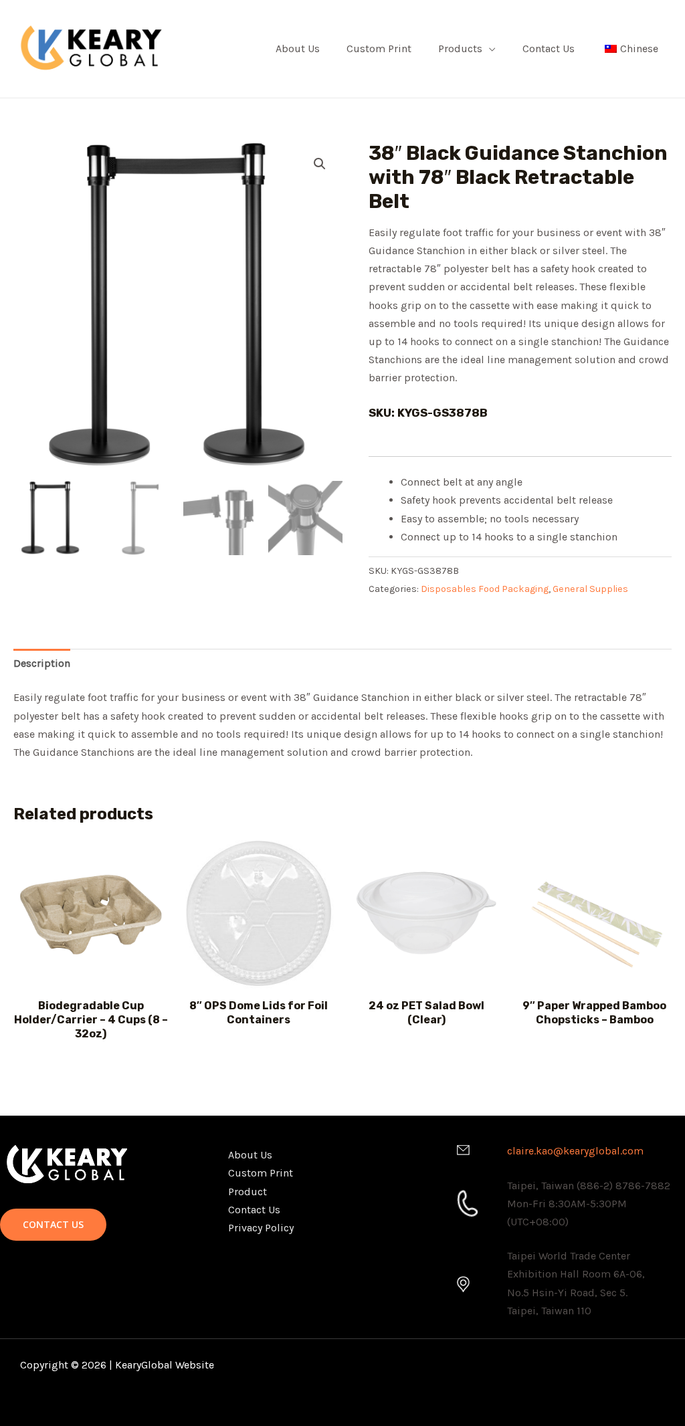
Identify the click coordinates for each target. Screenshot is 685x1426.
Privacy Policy (261, 1227)
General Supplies (590, 589)
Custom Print (379, 48)
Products (460, 48)
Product (247, 1191)
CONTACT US (53, 1224)
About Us (298, 48)
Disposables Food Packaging (485, 589)
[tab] (41, 663)
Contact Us (548, 48)
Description (41, 663)
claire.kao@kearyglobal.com (575, 1150)
